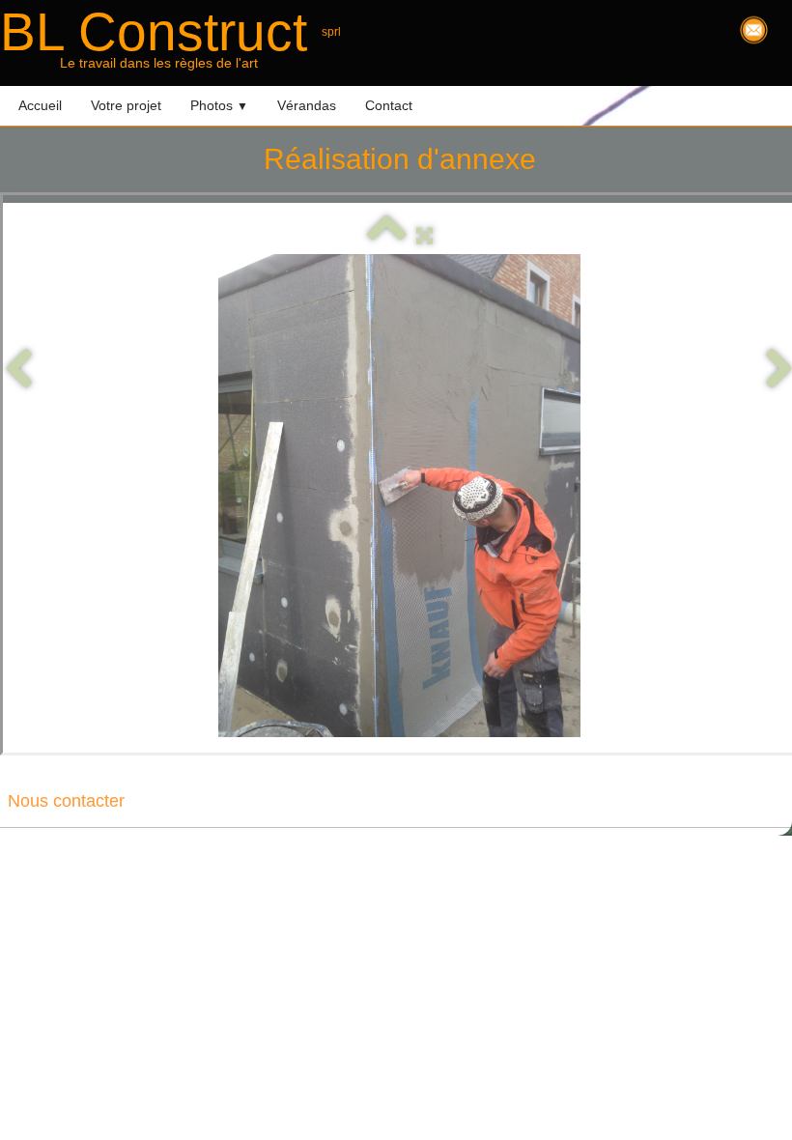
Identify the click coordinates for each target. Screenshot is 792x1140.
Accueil (40, 105)
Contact (388, 105)
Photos (219, 105)
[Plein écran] (424, 235)
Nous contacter (66, 801)
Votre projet (126, 105)
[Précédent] (18, 369)
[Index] (387, 235)
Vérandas (306, 105)
